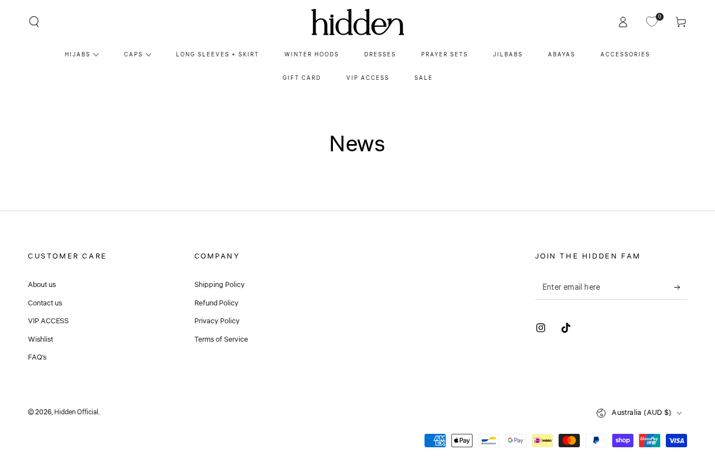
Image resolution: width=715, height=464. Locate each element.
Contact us (45, 303)
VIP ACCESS (48, 321)
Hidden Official (76, 412)
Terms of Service (221, 339)
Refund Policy (216, 303)
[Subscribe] (680, 287)
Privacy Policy (217, 321)
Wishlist (40, 339)
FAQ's (37, 357)
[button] (34, 21)
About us (42, 285)
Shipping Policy (219, 285)
